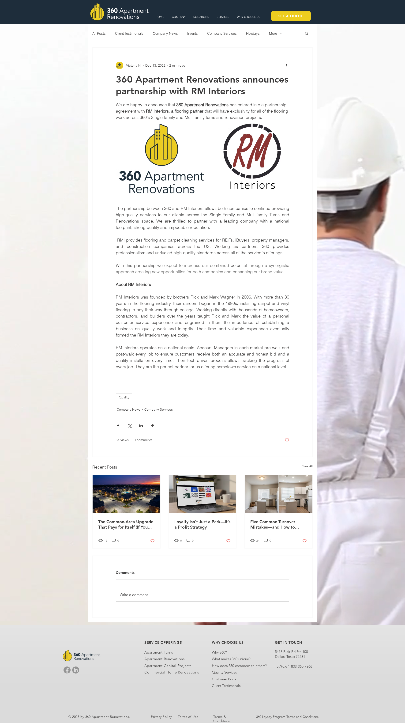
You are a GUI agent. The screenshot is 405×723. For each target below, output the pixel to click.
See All (307, 466)
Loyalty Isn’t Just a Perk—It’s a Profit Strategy (202, 524)
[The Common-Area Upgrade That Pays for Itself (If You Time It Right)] (126, 494)
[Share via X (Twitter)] (129, 425)
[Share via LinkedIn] (141, 425)
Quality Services (224, 672)
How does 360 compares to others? (239, 665)
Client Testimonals (226, 685)
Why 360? (219, 652)
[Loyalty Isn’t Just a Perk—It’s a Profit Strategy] (202, 494)
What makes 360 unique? (231, 659)
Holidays (253, 33)
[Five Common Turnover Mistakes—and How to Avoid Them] (278, 494)
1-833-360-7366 (300, 666)
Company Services (222, 33)
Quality (124, 397)
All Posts (99, 33)
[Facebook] (67, 670)
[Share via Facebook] (118, 425)
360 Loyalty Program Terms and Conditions (287, 717)
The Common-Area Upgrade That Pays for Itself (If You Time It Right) (125, 524)
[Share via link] (152, 425)
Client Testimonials (129, 33)
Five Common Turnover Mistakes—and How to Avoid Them (272, 524)
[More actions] (286, 65)
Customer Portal (224, 679)
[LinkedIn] (75, 670)
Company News (165, 33)
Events (192, 33)
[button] (179, 16)
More (273, 33)
